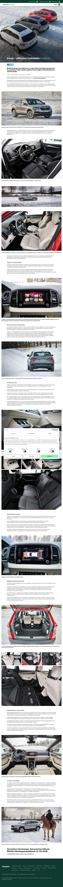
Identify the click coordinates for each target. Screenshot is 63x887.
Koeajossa (53, 865)
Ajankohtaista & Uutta (16, 865)
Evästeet (25, 878)
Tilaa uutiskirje (32, 1)
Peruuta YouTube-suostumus (34, 878)
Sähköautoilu (46, 865)
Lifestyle (24, 865)
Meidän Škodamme (27, 868)
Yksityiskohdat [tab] (31, 433)
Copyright (20, 878)
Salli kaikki (49, 456)
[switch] (24, 451)
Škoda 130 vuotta (52, 868)
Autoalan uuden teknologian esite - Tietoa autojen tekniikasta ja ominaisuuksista (18, 874)
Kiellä (13, 456)
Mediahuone (55, 1)
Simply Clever (39, 865)
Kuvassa (20, 868)
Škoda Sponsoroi (31, 865)
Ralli (38, 870)
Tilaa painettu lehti (43, 1)
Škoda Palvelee (36, 868)
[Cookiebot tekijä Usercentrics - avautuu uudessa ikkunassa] (52, 430)
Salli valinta (31, 456)
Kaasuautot (14, 868)
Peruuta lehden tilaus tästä (45, 878)
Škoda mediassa (15, 870)
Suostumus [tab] (13, 433)
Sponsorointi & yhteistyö (25, 870)
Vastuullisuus (44, 868)
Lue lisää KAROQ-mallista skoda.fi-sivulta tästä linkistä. (20, 854)
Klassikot (34, 870)
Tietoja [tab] (49, 433)
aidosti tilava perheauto (40, 78)
